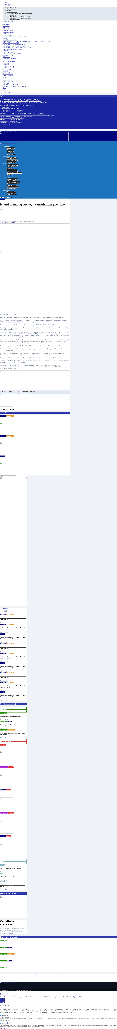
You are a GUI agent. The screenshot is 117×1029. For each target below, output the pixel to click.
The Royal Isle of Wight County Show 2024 (15, 86)
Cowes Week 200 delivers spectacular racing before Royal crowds (19, 957)
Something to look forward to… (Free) (20, 16)
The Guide (6, 83)
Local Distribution (12, 159)
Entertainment (10, 151)
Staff (4, 78)
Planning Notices (11, 162)
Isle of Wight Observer (8, 409)
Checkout (6, 24)
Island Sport (3, 713)
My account (6, 57)
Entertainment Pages (12, 187)
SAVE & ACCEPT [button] (5, 1028)
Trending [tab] (5, 608)
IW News (2, 199)
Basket (5, 23)
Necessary (5, 1015)
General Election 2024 (9, 40)
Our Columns (7, 163)
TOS (4, 89)
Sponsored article (15, 19)
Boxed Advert (14, 15)
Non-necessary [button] (4, 1022)
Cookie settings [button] (71, 997)
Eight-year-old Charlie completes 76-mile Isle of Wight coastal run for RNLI (22, 439)
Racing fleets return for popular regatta (11, 964)
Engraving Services (8, 32)
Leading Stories (11, 148)
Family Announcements (13, 182)
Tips (4, 88)
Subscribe (6, 80)
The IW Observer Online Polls (11, 85)
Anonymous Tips (11, 193)
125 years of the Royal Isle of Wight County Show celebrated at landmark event (12, 817)
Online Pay (6, 63)
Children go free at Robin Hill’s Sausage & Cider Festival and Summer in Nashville (12, 840)
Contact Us (6, 26)
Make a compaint (8, 52)
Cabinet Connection (12, 165)
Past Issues (6, 64)
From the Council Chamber (14, 173)
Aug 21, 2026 (29, 434)
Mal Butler (16, 454)
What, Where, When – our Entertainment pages (19, 13)
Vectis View (10, 174)
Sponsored (6, 176)
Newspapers (6, 156)
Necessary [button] (3, 1014)
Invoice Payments (11, 188)
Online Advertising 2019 (10, 61)
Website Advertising (12, 12)
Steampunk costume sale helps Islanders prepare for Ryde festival (11, 770)
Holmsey (9, 168)
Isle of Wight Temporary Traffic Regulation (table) (17, 47)
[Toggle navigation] (0, 142)
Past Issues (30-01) (8, 66)
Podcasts (5, 71)
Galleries (5, 38)
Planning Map (7, 69)
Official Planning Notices (10, 60)
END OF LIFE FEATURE (10, 30)
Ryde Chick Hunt (8, 75)
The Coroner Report (8, 81)
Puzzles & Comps (8, 74)
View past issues (11, 157)
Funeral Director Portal (9, 35)
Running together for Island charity (8, 725)
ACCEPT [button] (80, 997)
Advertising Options (12, 179)
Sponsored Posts (11, 154)
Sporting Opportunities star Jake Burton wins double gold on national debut (22, 971)
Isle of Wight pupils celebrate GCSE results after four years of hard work (21, 419)
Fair (4, 33)
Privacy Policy (7, 72)
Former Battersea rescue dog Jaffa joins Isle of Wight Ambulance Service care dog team (25, 459)
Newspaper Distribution (9, 58)
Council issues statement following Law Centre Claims (15, 392)
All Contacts (10, 191)
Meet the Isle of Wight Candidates (12, 54)
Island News (6, 146)
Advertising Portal (8, 21)
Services (9, 10)
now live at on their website (13, 322)
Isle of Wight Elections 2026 (11, 43)
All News (9, 149)
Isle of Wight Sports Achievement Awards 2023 (16, 44)
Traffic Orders (7, 91)
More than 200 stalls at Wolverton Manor (12, 748)
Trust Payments (7, 92)
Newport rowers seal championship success (10, 716)
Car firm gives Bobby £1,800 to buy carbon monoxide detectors (17, 391)
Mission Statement (8, 55)
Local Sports (10, 152)
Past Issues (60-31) (8, 67)
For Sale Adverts (11, 9)
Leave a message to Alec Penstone (12, 49)
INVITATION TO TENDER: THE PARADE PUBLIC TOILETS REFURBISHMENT (27, 41)
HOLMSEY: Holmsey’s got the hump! (9, 876)
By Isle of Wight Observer (20, 221)
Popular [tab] (5, 610)
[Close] (0, 993)
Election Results (7, 29)
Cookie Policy (7, 27)
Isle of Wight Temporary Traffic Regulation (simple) (17, 46)
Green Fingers (11, 166)
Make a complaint (12, 194)
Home (5, 2)
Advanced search (8, 4)
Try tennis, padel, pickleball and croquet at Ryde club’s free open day (12, 794)
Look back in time (12, 170)
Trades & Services (12, 185)
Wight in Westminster (12, 171)
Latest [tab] (5, 611)
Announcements (11, 7)
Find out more (9, 933)
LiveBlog (6, 50)
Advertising (6, 5)
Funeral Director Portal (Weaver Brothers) (14, 36)
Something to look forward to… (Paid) (20, 18)
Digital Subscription (12, 160)
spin (4, 77)
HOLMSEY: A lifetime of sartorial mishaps (10, 868)
